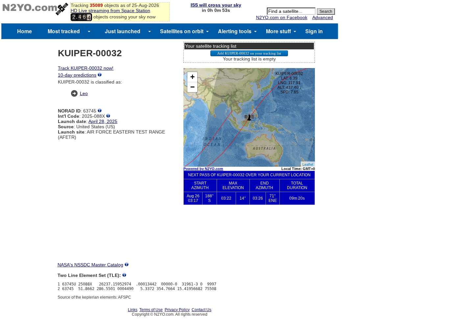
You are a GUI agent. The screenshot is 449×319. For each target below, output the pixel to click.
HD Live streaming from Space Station (110, 10)
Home (24, 31)
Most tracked (64, 31)
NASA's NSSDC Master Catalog (90, 264)
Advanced (322, 17)
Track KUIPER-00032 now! (85, 68)
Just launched (122, 31)
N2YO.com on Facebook (281, 17)
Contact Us (201, 309)
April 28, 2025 (102, 121)
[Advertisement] (249, 238)
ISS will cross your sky (216, 5)
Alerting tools (234, 31)
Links (132, 309)
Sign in (314, 31)
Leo (84, 93)
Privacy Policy (177, 309)
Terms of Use (151, 309)
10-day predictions (77, 75)
